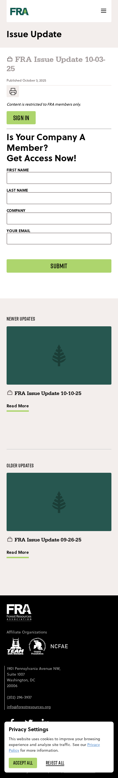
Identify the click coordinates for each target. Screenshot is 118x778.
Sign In (21, 117)
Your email (18, 230)
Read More (18, 406)
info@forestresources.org (29, 707)
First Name (18, 170)
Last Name (17, 190)
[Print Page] (13, 91)
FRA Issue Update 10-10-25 (48, 393)
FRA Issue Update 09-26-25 (48, 540)
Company (16, 210)
